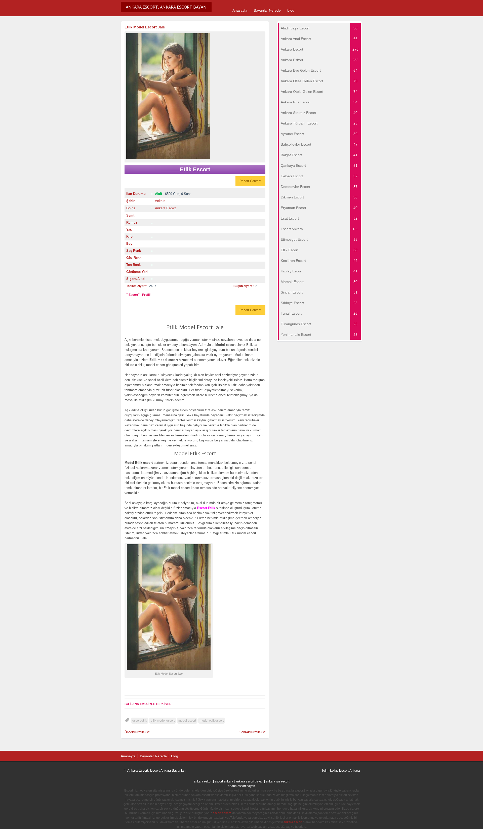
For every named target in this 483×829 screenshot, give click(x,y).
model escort (187, 720)
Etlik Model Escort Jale (145, 27)
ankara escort (293, 822)
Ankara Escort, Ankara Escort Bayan (166, 7)
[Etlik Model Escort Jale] (195, 96)
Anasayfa (239, 10)
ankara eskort (203, 781)
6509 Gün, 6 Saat (173, 194)
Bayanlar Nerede (267, 10)
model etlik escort (212, 720)
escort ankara (224, 781)
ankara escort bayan (249, 781)
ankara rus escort (277, 781)
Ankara (160, 201)
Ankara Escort (165, 208)
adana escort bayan (241, 786)
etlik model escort (163, 720)
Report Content (250, 181)
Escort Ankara (349, 770)
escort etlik (139, 720)
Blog (290, 10)
